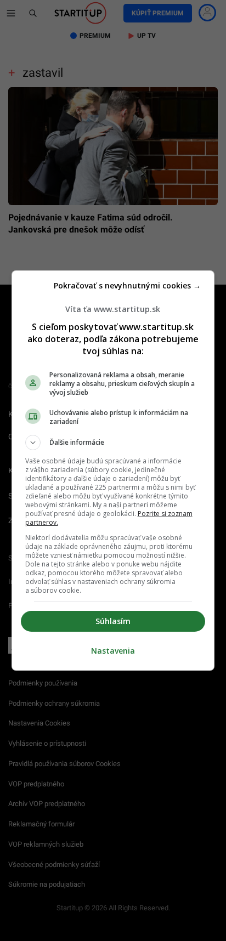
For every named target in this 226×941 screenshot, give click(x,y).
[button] (113, 442)
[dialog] (113, 470)
